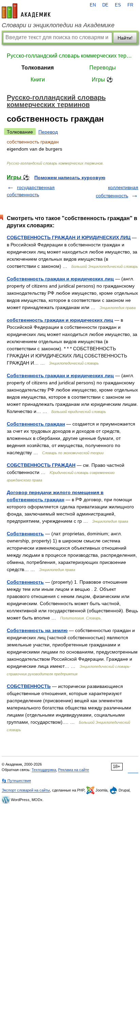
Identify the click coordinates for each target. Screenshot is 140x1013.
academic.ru (26, 10)
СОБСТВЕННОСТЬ (29, 686)
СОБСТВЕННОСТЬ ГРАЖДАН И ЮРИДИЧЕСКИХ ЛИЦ (68, 237)
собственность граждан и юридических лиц (60, 320)
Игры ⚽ (102, 79)
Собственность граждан (36, 424)
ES (118, 5)
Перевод (48, 132)
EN (93, 5)
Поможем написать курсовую (69, 177)
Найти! (125, 38)
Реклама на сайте (73, 770)
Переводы (102, 68)
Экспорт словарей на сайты (26, 790)
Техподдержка (44, 770)
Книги (38, 79)
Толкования (37, 68)
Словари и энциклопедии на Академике (58, 25)
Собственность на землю (37, 630)
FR (130, 5)
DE (105, 5)
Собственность (25, 533)
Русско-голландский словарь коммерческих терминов (70, 56)
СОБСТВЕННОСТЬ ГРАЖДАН (41, 465)
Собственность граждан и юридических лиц (60, 278)
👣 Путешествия (16, 781)
